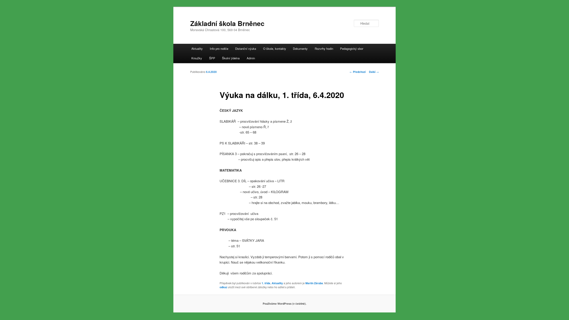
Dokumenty (300, 48)
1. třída (266, 283)
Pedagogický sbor (351, 48)
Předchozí (358, 72)
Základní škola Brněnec (227, 23)
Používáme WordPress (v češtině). (284, 304)
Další (374, 72)
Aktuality (197, 48)
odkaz (223, 287)
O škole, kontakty (274, 48)
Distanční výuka (245, 48)
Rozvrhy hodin (324, 48)
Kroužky (196, 58)
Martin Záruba (314, 283)
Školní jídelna (231, 58)
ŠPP (212, 58)
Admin (251, 58)
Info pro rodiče (219, 48)
